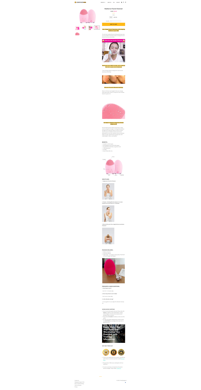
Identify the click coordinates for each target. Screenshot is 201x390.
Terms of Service (78, 385)
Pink (111, 17)
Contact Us (119, 368)
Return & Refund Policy (79, 383)
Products (103, 2)
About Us (109, 2)
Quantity (107, 21)
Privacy (76, 386)
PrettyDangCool (123, 380)
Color (113, 15)
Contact (118, 2)
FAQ (114, 2)
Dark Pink (115, 17)
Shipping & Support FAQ (79, 382)
